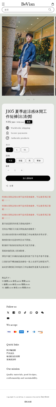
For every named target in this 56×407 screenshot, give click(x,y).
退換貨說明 (11, 359)
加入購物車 (28, 178)
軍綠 (39, 160)
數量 (7, 166)
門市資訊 (10, 353)
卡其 (11, 160)
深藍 (21, 160)
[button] (3, 4)
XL (25, 149)
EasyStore (45, 397)
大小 (8, 144)
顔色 (8, 155)
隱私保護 (28, 402)
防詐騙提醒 (11, 350)
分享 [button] (11, 186)
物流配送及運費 (13, 356)
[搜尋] (50, 9)
